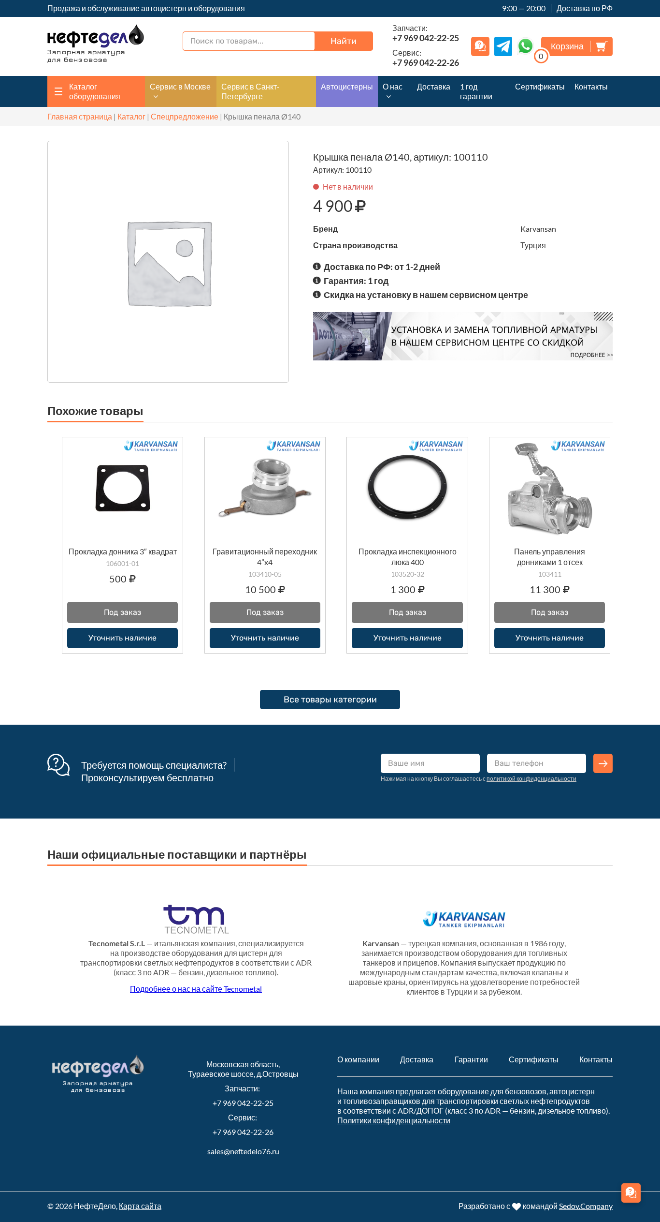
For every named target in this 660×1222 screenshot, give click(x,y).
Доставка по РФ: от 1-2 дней (382, 266)
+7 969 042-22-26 (243, 1131)
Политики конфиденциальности (393, 1120)
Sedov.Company (586, 1205)
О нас (392, 86)
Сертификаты (540, 86)
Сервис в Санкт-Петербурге (250, 91)
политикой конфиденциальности (531, 778)
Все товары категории (330, 699)
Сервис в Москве (180, 86)
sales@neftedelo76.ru (243, 1151)
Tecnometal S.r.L (116, 943)
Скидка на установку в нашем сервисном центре (426, 294)
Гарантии (471, 1059)
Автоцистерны (347, 86)
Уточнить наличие (122, 637)
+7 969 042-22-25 (243, 1102)
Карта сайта (140, 1205)
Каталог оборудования (94, 91)
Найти (343, 41)
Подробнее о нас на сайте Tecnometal (196, 988)
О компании (358, 1059)
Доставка (433, 86)
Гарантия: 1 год (356, 280)
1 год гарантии (476, 91)
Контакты (591, 86)
